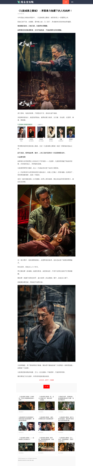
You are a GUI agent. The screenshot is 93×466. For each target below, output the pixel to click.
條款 (28, 460)
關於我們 (20, 460)
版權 (33, 460)
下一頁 (46, 386)
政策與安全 (24, 460)
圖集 (72, 2)
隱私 (30, 460)
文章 (66, 2)
